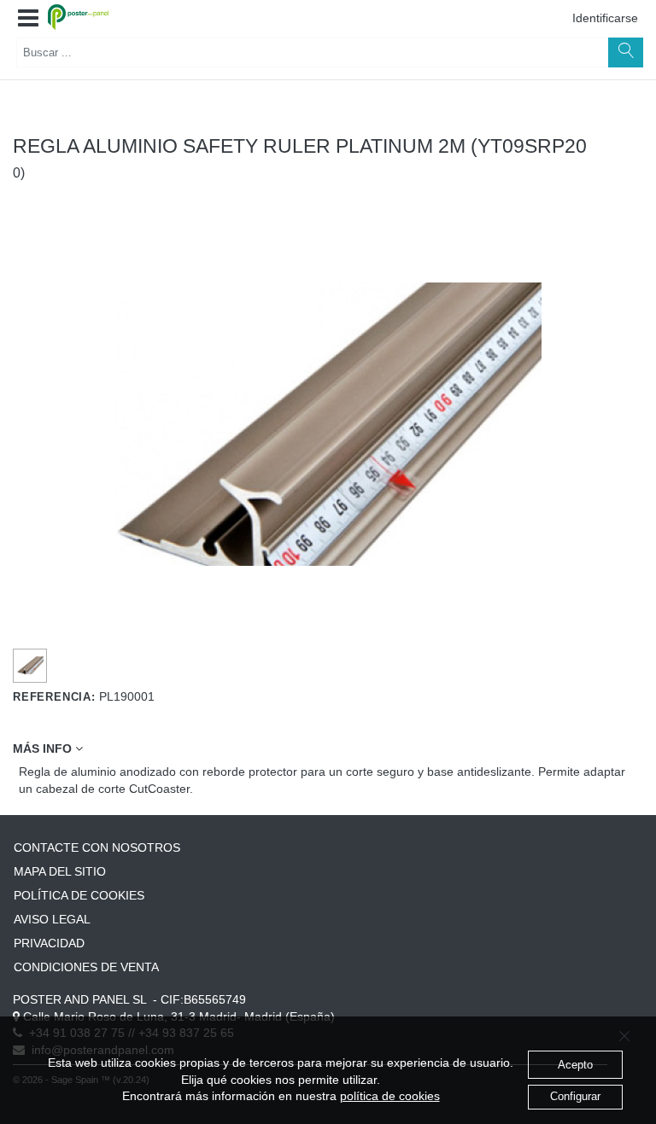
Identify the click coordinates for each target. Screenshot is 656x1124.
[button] (28, 19)
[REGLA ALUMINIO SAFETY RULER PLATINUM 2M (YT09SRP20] (30, 665)
